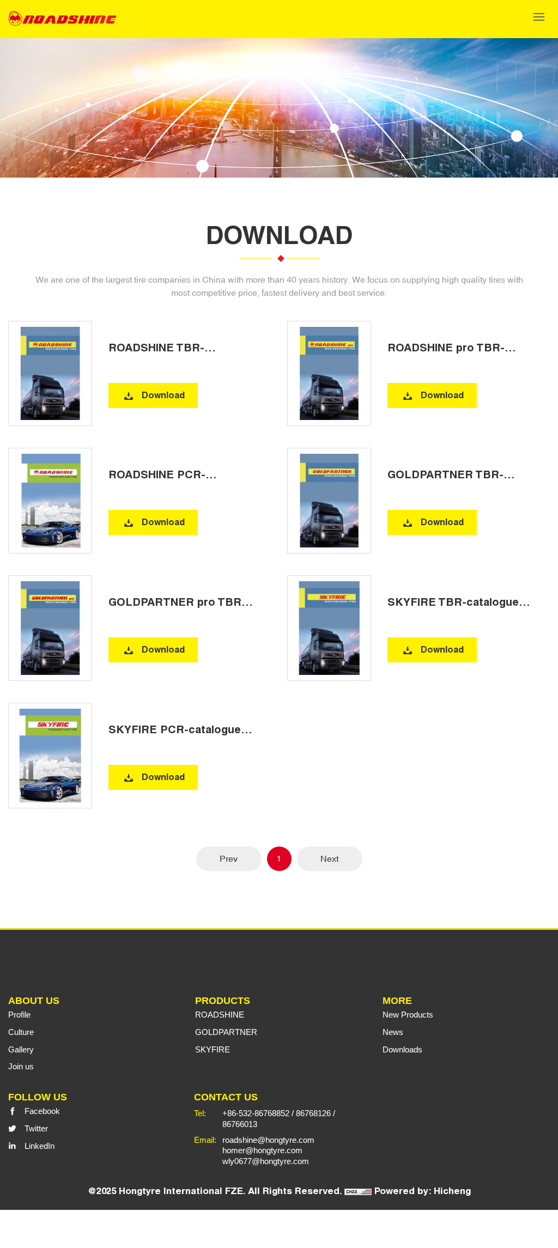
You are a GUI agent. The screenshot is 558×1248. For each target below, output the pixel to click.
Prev (229, 858)
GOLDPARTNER (226, 1032)
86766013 (239, 1124)
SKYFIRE (212, 1049)
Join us (21, 1066)
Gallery (21, 1049)
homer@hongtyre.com (262, 1150)
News (393, 1032)
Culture (21, 1032)
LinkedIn (39, 1145)
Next (329, 858)
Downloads (402, 1049)
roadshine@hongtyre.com (268, 1139)
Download (163, 395)
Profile (19, 1014)
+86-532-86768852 (255, 1113)
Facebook (42, 1111)
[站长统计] (358, 1190)
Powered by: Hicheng (422, 1190)
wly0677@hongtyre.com (265, 1161)
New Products (408, 1014)
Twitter (36, 1128)
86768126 (313, 1113)
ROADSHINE (219, 1014)
